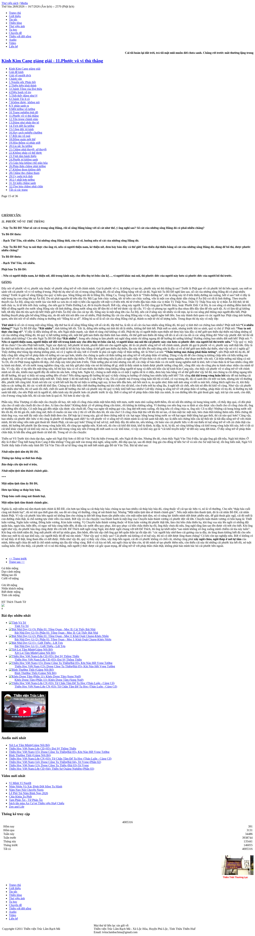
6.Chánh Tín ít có (19, 99)
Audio (12, 39)
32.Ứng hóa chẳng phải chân (26, 186)
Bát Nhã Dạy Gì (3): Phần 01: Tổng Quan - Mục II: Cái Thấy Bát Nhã (56, 632)
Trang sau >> (17, 561)
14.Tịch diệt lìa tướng (21, 125)
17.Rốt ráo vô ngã (19, 136)
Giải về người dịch (20, 75)
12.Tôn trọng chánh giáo (23, 119)
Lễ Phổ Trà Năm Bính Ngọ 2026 (28, 793)
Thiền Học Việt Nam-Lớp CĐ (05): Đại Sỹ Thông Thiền (48, 659)
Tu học (13, 29)
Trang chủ (15, 12)
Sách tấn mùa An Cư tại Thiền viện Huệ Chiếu (36, 803)
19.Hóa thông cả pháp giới (24, 142)
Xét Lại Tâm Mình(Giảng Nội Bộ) (35, 652)
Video (12, 43)
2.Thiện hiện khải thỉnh (22, 85)
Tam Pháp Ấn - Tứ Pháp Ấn (26, 799)
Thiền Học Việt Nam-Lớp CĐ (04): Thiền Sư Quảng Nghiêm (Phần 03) (51, 768)
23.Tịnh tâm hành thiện (22, 156)
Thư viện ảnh (17, 26)
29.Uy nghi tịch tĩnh (21, 176)
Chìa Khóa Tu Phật (20, 796)
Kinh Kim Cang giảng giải (24, 68)
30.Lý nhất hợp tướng (22, 179)
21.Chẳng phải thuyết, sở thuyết (27, 149)
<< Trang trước (18, 558)
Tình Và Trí (22, 626)
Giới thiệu (15, 16)
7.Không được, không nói (24, 102)
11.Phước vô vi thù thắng (24, 115)
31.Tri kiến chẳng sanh (22, 183)
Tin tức (13, 19)
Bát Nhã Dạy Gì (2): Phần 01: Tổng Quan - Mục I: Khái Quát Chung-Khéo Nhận (63, 639)
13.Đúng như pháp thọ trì (24, 122)
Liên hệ (13, 46)
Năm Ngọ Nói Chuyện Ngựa (26, 789)
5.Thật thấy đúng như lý (23, 95)
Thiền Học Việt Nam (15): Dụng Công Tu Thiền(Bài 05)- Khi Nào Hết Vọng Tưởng (65, 666)
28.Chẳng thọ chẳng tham (24, 172)
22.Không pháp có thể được (25, 152)
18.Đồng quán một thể (22, 139)
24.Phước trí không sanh (23, 159)
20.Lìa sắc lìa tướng (20, 146)
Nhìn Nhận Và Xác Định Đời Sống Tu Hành (35, 786)
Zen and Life (16, 806)
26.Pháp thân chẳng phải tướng (27, 166)
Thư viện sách (9, 3)
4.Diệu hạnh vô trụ (20, 92)
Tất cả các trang (18, 189)
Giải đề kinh (16, 72)
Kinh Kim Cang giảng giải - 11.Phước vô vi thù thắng (52, 60)
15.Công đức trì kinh (21, 129)
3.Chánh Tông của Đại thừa (25, 88)
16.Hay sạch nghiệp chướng (25, 132)
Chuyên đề (15, 33)
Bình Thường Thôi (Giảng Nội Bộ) (35, 673)
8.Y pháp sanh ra (19, 105)
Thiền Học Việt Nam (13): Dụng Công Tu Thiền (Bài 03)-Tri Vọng (49, 765)
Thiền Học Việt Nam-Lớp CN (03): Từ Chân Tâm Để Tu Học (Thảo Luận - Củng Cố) (66, 686)
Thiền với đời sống (20, 36)
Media (24, 3)
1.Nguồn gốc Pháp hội (22, 82)
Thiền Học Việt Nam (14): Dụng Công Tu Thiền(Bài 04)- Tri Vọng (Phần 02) (55, 762)
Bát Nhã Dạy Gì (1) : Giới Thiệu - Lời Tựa (40, 646)
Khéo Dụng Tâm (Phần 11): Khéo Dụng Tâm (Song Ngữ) (49, 679)
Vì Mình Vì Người (20, 783)
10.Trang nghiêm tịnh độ (23, 112)
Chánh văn (15, 78)
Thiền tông (15, 22)
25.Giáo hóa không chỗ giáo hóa (28, 162)
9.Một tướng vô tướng (22, 109)
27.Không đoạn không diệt (25, 169)
